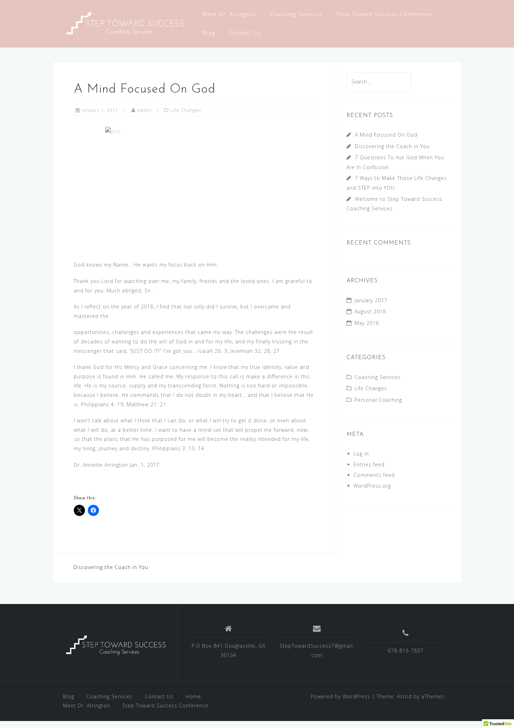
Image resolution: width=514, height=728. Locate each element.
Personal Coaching (378, 399)
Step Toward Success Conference (384, 14)
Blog (209, 32)
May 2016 (367, 323)
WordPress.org (372, 485)
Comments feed (374, 475)
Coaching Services (296, 14)
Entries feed (369, 464)
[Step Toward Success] (124, 23)
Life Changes (185, 110)
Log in (361, 453)
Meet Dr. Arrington (229, 14)
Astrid (404, 696)
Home (193, 696)
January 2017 (371, 300)
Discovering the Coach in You (110, 567)
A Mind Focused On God (386, 134)
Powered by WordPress (340, 696)
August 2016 (370, 311)
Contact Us (245, 32)
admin (144, 110)
